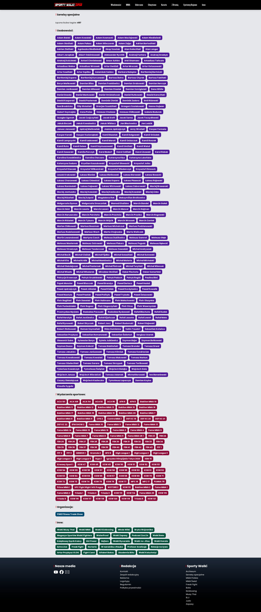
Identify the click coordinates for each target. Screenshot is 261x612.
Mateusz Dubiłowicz (114, 237)
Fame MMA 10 (96, 424)
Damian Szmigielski (136, 89)
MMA (128, 4)
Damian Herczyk (157, 83)
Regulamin (125, 584)
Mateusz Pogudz (136, 243)
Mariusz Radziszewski (68, 231)
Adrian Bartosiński (145, 43)
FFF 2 (59, 453)
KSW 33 (127, 487)
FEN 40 (115, 447)
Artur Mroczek (130, 66)
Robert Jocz (104, 323)
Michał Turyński (134, 266)
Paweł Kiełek (107, 289)
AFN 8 (133, 401)
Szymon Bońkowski (152, 340)
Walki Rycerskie (121, 541)
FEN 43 (149, 447)
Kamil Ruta (63, 146)
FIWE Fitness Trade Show (70, 514)
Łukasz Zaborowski (135, 186)
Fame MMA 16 (101, 430)
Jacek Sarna (126, 117)
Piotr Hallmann (103, 300)
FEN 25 (60, 441)
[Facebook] (62, 572)
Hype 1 (98, 458)
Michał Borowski (136, 374)
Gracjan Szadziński (106, 106)
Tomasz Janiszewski (91, 351)
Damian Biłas (87, 83)
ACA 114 (87, 401)
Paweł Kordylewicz (128, 289)
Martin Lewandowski (68, 237)
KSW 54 (61, 470)
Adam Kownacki (104, 37)
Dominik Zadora (131, 100)
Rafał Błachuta (142, 311)
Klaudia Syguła (65, 386)
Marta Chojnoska (113, 231)
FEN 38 (93, 447)
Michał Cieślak (82, 254)
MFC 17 (146, 481)
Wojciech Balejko (118, 369)
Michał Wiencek (155, 266)
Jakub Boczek (64, 123)
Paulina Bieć (151, 277)
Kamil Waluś (143, 146)
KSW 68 (123, 475)
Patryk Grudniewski (92, 277)
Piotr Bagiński (64, 300)
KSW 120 (113, 498)
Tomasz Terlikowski (137, 363)
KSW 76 (110, 481)
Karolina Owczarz (94, 157)
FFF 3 (69, 453)
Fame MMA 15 (83, 430)
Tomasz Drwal (151, 346)
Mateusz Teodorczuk (93, 249)
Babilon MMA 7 (147, 413)
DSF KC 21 (160, 418)
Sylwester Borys (86, 340)
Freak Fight (77, 546)
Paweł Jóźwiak (88, 289)
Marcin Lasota (81, 209)
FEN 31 (127, 441)
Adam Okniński (65, 43)
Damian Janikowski (67, 89)
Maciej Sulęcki (85, 197)
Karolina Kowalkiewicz (69, 157)
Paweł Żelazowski (143, 294)
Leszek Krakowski (66, 174)
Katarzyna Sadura (67, 163)
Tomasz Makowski (116, 357)
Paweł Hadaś (143, 283)
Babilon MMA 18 (86, 413)
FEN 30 (115, 441)
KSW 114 (131, 493)
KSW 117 (87, 498)
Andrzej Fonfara (137, 54)
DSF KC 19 (131, 418)
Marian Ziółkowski (66, 226)
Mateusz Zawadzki (118, 249)
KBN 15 (148, 458)
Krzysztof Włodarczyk (119, 169)
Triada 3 (105, 493)
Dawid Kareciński (156, 94)
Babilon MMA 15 (126, 407)
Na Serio (92, 546)
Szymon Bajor (129, 340)
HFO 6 (108, 453)
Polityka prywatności (130, 587)
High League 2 (141, 453)
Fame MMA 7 (81, 435)
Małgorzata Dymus (67, 203)
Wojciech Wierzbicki (90, 374)
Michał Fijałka (102, 254)
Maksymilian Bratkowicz (132, 197)
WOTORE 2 (113, 487)
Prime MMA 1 (63, 487)
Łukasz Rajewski (153, 180)
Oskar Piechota (130, 271)
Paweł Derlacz (124, 283)
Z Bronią (175, 4)
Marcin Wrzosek (126, 220)
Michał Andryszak (142, 249)
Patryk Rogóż (134, 277)
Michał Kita (63, 260)
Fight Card (89, 552)
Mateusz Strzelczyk (67, 249)
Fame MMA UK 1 (136, 435)
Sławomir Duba (65, 340)
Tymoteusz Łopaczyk (119, 380)
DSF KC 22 (62, 424)
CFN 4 (100, 418)
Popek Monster (65, 283)
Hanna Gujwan (156, 106)
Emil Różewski (151, 100)
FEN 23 (151, 435)
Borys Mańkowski (66, 83)
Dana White (157, 89)
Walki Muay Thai (66, 529)
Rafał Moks (161, 317)
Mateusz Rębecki (159, 243)
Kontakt (124, 571)
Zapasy (190, 604)
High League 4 (64, 458)
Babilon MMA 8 (64, 418)
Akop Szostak (113, 49)
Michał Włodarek (85, 271)
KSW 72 (61, 481)
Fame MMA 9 (116, 435)
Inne (204, 4)
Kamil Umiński (124, 146)
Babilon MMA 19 (106, 413)
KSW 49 (107, 464)
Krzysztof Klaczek (66, 169)
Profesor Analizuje (137, 546)
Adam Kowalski (83, 37)
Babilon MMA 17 (65, 413)
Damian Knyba (143, 380)
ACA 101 (61, 401)
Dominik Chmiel (109, 100)
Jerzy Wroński (137, 129)
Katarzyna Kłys (117, 157)
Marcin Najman (141, 209)
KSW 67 (111, 475)
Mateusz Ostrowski (92, 243)
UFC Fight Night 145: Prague (89, 487)
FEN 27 (82, 441)
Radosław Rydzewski (119, 311)
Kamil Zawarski (65, 152)
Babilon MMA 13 (106, 407)
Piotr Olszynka (146, 300)
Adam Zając (124, 43)
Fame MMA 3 (119, 430)
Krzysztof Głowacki (119, 163)
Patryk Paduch (114, 277)
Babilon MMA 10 (148, 401)
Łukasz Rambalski (66, 186)
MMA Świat (191, 581)
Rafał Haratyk (64, 317)
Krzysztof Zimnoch (146, 169)
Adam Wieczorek (105, 43)
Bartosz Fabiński (157, 77)
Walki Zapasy (120, 535)
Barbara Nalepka (127, 72)
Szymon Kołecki (85, 346)
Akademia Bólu (126, 552)
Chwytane (152, 4)
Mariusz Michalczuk (114, 226)
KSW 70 (148, 475)
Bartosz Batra (116, 77)
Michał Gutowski (145, 254)
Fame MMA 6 (63, 435)
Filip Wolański (84, 106)
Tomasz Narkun (139, 357)
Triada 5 (61, 498)
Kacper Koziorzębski (87, 134)
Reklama (124, 578)
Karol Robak (161, 152)
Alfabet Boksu (106, 552)
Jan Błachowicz (128, 123)
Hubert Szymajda (66, 112)
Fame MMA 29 (147, 493)
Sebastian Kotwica (155, 329)
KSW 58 (111, 470)
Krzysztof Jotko (142, 163)
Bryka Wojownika (143, 529)
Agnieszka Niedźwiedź (89, 49)
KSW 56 (86, 470)
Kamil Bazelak (110, 134)
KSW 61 (148, 470)
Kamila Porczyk (86, 152)
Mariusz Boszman (90, 226)
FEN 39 (104, 447)
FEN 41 (127, 447)
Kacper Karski (64, 134)
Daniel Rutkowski (133, 94)
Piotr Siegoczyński (107, 306)
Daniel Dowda (64, 94)
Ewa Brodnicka (65, 106)
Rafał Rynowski (65, 323)
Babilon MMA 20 (127, 413)
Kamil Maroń (109, 140)
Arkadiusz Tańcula (154, 60)
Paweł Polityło (102, 294)
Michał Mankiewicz (102, 260)
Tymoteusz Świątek (94, 369)
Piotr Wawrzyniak (146, 306)
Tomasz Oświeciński (68, 363)
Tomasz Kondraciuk (138, 351)
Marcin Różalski (65, 220)
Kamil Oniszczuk (128, 140)
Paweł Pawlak (84, 294)
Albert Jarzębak (65, 54)
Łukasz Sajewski (89, 186)
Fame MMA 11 (114, 424)
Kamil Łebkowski (89, 140)
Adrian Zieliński (65, 49)
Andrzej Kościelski (66, 60)
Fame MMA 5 (155, 430)
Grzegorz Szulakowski (132, 106)
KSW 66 (98, 475)
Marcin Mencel (120, 209)
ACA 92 (99, 401)
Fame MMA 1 (161, 487)
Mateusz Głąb (159, 237)
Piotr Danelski (83, 300)
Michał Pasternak (91, 266)
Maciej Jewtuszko (66, 192)
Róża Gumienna (113, 329)
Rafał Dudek (160, 311)
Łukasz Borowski (132, 174)
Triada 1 (79, 493)
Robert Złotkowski (66, 329)
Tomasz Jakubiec (66, 351)
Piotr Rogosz (86, 306)
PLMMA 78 (159, 481)
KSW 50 (119, 464)
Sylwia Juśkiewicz (108, 340)
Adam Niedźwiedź (151, 37)
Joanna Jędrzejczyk (114, 129)
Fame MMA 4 (137, 430)
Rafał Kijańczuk (107, 317)
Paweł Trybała (121, 294)
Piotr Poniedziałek (66, 306)
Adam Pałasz (84, 43)
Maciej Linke (152, 192)
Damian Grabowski (134, 83)
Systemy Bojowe (190, 4)
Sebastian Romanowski (94, 334)
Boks (188, 587)
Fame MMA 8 (99, 435)
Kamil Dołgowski (130, 134)
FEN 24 (162, 435)
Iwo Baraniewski (157, 374)
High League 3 (160, 453)
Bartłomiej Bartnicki (151, 72)
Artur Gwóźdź (111, 66)
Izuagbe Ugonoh (65, 117)
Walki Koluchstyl (147, 552)
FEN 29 (104, 441)
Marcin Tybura (86, 220)
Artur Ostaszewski (151, 66)
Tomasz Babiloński (108, 346)
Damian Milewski (91, 89)
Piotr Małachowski (124, 300)
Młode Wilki (124, 529)
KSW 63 (61, 475)
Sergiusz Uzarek (145, 334)
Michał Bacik (64, 254)
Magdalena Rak (106, 197)
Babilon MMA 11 (65, 407)
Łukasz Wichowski (111, 186)
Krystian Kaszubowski (93, 163)
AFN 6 (122, 401)
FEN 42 (138, 447)
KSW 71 (160, 475)
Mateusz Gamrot (138, 237)
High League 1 (123, 453)
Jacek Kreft (109, 117)
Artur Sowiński (64, 72)
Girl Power (91, 541)
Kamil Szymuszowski (102, 146)
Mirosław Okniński (108, 271)
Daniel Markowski (85, 94)
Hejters (105, 541)
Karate (164, 4)
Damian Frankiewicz (109, 83)
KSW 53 (156, 464)
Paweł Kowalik (149, 289)
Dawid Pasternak (88, 100)
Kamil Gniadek (151, 134)
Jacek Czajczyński (88, 117)
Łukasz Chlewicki (91, 180)
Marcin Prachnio (112, 214)
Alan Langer (151, 49)
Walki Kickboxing (104, 529)
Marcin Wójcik (105, 220)
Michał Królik (80, 260)
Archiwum (191, 571)
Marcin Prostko (134, 214)
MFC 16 (134, 481)
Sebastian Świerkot (122, 334)
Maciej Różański (65, 197)
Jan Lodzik (146, 123)
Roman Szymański (90, 329)
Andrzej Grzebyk (159, 54)
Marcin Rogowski (155, 214)
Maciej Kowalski (132, 192)
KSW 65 (86, 475)
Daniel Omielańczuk (109, 94)
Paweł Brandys (105, 283)
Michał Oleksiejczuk (67, 266)
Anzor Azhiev (113, 60)
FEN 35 (60, 447)
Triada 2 (92, 493)
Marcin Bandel (141, 203)
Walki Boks (158, 535)
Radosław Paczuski (93, 311)
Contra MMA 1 (114, 418)
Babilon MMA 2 (142, 487)
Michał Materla (124, 260)
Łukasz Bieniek (87, 174)
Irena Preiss (86, 112)
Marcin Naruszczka (67, 214)
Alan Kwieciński (132, 49)
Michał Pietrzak (113, 266)
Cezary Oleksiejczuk (67, 380)
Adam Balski (63, 37)
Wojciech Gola (139, 369)
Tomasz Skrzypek (113, 363)
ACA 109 (74, 401)
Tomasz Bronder (131, 346)
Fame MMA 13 (151, 424)
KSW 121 (152, 498)
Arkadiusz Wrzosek (89, 66)
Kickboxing (191, 591)
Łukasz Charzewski (67, 180)
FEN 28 (93, 441)
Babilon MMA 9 (84, 418)
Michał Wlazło (64, 271)
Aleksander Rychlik (114, 54)
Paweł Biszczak (85, 283)
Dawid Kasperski (66, 100)
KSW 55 (74, 470)
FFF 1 (159, 447)
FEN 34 (159, 441)
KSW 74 (86, 481)
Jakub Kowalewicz (86, 123)
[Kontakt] (67, 572)
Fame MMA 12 (132, 424)
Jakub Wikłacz (108, 123)
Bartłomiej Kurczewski (92, 77)
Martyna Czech (91, 237)
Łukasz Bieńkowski (109, 174)
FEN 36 (71, 447)
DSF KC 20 (145, 418)
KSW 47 (82, 464)
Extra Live (62, 546)
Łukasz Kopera (111, 180)
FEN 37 (82, 447)
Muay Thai (191, 594)
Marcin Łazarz (101, 209)
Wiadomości (116, 4)
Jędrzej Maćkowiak (90, 129)
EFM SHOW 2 (78, 424)
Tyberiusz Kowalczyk (68, 369)
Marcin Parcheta (91, 214)
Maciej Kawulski (88, 192)
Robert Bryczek (86, 323)
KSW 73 (73, 481)
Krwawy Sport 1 (65, 464)
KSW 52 (143, 464)
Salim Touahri (133, 329)
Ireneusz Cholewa (106, 112)
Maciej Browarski (159, 186)
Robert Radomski (124, 323)
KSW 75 (98, 481)
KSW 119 (126, 498)
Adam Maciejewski (127, 37)
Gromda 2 (95, 453)
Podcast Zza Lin (140, 535)
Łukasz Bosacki (153, 174)
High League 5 (83, 458)
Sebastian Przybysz (67, 334)
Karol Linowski (143, 152)
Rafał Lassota (126, 317)
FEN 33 (148, 441)
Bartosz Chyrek (136, 77)
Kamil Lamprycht (66, 140)
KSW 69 (135, 475)
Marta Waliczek (135, 231)
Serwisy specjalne (195, 574)
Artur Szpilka (84, 72)
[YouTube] (56, 572)
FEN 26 (71, 441)
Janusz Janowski (66, 129)
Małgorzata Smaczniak (94, 203)
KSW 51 (131, 464)
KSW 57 (98, 470)
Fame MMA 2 (63, 493)
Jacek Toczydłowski (148, 117)
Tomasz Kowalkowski (68, 357)
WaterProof (102, 535)
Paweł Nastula (64, 294)
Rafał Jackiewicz (85, 317)
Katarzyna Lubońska (140, 157)
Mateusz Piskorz (115, 243)
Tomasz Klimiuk (114, 351)
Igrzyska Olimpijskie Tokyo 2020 (123, 458)
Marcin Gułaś (160, 203)
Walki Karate (161, 541)
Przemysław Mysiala (68, 311)
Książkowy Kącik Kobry (69, 541)
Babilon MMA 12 (85, 407)
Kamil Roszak (149, 140)
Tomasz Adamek (114, 374)
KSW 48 (94, 464)
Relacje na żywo (159, 546)
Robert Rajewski (146, 323)
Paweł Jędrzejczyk (66, 289)
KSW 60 (136, 470)
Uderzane (139, 4)
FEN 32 (137, 441)
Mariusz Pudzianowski (140, 226)
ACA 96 (111, 401)
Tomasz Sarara (91, 363)
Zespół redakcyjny (129, 574)
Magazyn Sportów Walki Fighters (74, 535)
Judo (188, 600)
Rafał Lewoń (144, 317)
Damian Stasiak (112, 89)
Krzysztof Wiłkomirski (91, 169)
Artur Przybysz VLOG (68, 552)
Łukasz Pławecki (132, 180)
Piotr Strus (127, 306)
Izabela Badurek (153, 112)
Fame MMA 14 (64, 430)
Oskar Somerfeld (152, 271)
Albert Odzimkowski (89, 54)
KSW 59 (123, 470)
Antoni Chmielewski (91, 60)
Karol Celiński (124, 152)
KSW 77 (122, 481)
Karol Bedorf (105, 152)
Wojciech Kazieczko (93, 380)
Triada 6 (138, 498)
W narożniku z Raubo (112, 546)
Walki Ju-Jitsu (142, 541)
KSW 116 (74, 498)
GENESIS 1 (81, 453)
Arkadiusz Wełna (66, 66)
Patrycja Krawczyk (67, 277)
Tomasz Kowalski (93, 357)
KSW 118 (100, 498)
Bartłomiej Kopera (66, 77)
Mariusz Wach (91, 231)
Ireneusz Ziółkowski (130, 112)
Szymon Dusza (64, 346)
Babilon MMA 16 (147, 407)
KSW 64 (73, 475)
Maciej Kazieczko (111, 192)
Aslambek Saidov (104, 72)
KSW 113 (118, 493)
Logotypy (124, 581)
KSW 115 (162, 493)
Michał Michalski (145, 260)
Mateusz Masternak (67, 243)
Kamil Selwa (79, 146)
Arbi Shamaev (131, 60)
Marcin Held (63, 209)
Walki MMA (85, 529)
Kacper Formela (157, 129)
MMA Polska (192, 578)
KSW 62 (160, 470)
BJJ (187, 597)
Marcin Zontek (146, 220)
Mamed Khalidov (120, 203)
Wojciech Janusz (66, 374)
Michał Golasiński (123, 254)
